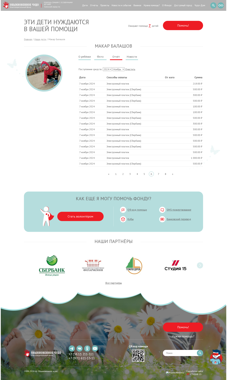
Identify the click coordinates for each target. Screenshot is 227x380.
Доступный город (183, 5)
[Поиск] (213, 5)
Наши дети (40, 39)
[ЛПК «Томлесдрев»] (134, 265)
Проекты (104, 5)
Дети (85, 5)
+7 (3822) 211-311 (81, 354)
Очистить (130, 69)
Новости (132, 56)
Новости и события (121, 5)
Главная (28, 39)
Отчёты (94, 5)
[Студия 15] (175, 265)
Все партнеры (113, 283)
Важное (137, 5)
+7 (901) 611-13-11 (82, 358)
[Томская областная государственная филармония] (93, 265)
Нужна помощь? (152, 5)
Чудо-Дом (200, 5)
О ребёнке (84, 56)
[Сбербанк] (52, 265)
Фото (100, 56)
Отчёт (116, 56)
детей (153, 25)
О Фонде (167, 5)
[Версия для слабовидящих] (221, 5)
